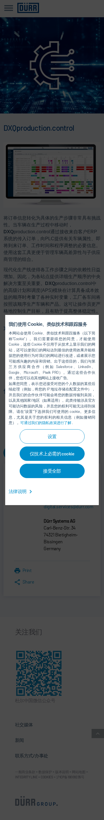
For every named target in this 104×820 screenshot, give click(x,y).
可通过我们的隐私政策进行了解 (46, 422)
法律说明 (18, 491)
